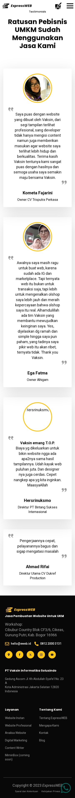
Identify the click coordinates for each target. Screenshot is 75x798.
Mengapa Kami (49, 725)
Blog (42, 740)
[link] (66, 788)
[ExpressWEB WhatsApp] (66, 788)
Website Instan (14, 718)
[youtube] (52, 654)
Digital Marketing (16, 740)
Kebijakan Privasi (50, 791)
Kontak (43, 732)
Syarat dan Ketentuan (26, 791)
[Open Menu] (70, 6)
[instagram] (41, 654)
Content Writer (14, 748)
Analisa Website (15, 732)
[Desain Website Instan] (58, 6)
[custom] (8, 654)
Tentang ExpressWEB (53, 718)
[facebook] (19, 654)
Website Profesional (18, 725)
